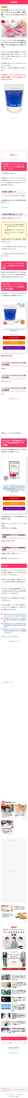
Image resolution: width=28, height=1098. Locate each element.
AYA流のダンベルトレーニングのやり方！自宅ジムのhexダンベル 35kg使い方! (15, 619)
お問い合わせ (19, 1094)
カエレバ (17, 334)
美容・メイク (4, 7)
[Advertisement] (14, 133)
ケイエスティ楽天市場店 (13, 433)
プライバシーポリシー (10, 1094)
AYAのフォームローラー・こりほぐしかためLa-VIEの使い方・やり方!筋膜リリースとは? (15, 630)
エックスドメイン (14, 1048)
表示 (16, 155)
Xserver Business (14, 1047)
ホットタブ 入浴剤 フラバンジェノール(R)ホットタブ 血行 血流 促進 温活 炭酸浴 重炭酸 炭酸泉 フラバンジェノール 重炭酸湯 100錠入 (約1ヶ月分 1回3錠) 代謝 (14, 488)
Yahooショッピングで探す (14, 347)
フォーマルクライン (13, 558)
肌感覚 (14, 2)
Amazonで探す (14, 342)
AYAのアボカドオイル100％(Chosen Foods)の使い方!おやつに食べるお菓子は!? (15, 625)
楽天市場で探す (14, 337)
